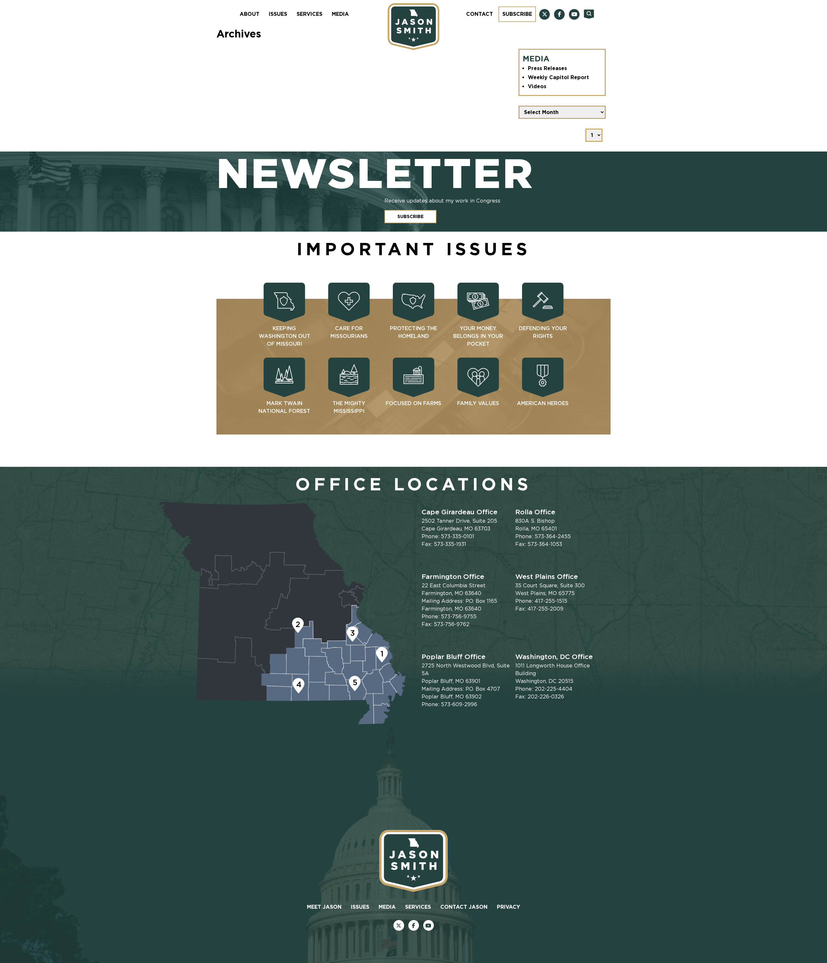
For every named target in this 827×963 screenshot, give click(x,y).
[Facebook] (559, 14)
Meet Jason (324, 907)
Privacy (508, 907)
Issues (278, 14)
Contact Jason (463, 907)
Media (340, 14)
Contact (479, 14)
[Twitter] (544, 14)
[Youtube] (574, 14)
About (249, 14)
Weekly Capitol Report (558, 77)
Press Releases (547, 68)
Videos (537, 86)
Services (309, 14)
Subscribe (517, 14)
